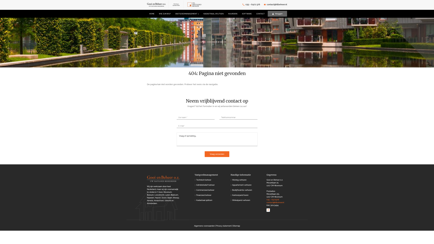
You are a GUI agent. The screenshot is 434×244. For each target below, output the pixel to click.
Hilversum (167, 192)
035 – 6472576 (273, 200)
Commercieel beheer (205, 190)
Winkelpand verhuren (241, 200)
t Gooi (160, 192)
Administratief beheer (205, 185)
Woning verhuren (239, 180)
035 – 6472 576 (252, 4)
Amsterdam (152, 203)
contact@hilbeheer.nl (277, 4)
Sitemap (236, 226)
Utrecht (168, 200)
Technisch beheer (203, 180)
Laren (167, 195)
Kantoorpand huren (240, 195)
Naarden (150, 198)
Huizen (158, 198)
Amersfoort (159, 200)
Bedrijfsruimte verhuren (242, 190)
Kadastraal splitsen (204, 200)
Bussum (150, 195)
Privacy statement (224, 226)
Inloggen (279, 14)
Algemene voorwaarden (204, 226)
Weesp (176, 198)
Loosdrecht (159, 195)
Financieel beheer (203, 195)
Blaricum (174, 195)
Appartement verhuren (241, 185)
